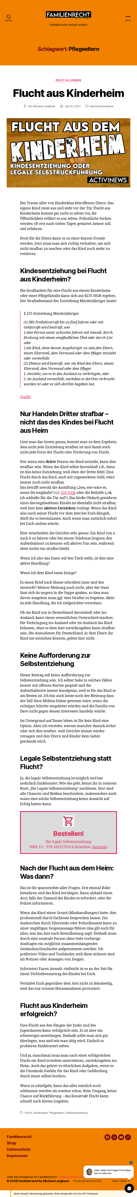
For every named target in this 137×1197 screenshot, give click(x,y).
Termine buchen (68, 1177)
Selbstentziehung (76, 1112)
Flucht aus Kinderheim (68, 93)
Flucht (28, 1112)
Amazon (99, 847)
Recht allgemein (68, 80)
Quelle (25, 397)
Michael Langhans (44, 106)
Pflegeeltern (56, 1112)
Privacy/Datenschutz (87, 1181)
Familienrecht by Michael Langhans (43, 1181)
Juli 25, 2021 (73, 106)
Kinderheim (41, 1112)
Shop (11, 1143)
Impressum (17, 1155)
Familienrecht (19, 1136)
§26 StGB (68, 493)
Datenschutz (19, 1149)
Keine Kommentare (101, 106)
